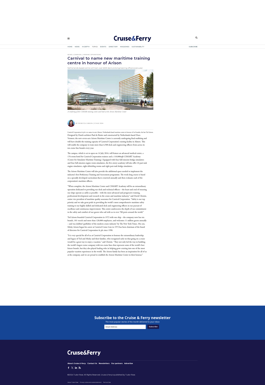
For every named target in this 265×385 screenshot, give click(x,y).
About (76, 363)
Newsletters (104, 363)
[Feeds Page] (80, 367)
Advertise (128, 363)
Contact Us (92, 363)
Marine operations (92, 54)
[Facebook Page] (68, 367)
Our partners (117, 363)
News (69, 54)
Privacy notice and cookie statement (91, 382)
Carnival (78, 54)
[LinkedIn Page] (76, 367)
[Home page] (132, 39)
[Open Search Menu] (196, 38)
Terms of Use (107, 382)
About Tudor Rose (72, 382)
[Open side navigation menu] (68, 38)
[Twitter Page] (72, 367)
